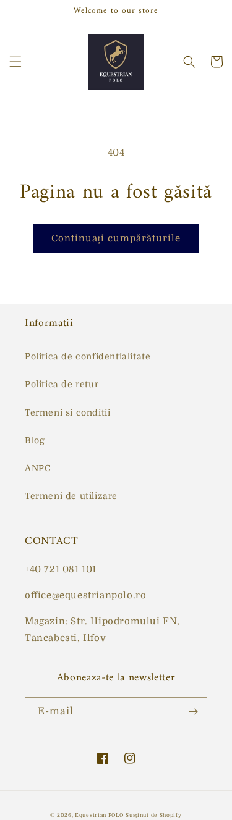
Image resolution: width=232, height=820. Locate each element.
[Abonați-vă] (193, 711)
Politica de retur (61, 384)
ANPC (38, 468)
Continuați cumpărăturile (116, 238)
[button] (15, 61)
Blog (35, 440)
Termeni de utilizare (71, 496)
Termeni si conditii (67, 412)
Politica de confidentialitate (87, 356)
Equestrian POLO (99, 815)
